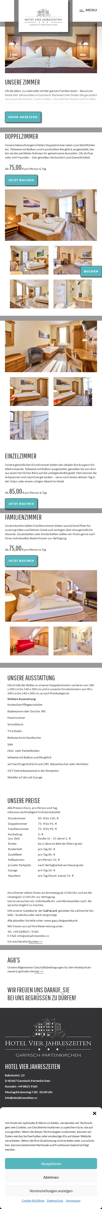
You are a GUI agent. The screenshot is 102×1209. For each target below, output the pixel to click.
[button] (94, 1113)
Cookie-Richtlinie (33, 1200)
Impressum (73, 1200)
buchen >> (36, 941)
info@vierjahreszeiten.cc (21, 1098)
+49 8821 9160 (27, 1086)
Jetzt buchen (21, 180)
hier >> (39, 971)
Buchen (91, 271)
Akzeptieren (51, 1163)
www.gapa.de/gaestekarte (60, 920)
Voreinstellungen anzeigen (51, 1191)
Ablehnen (51, 1177)
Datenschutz (55, 1200)
